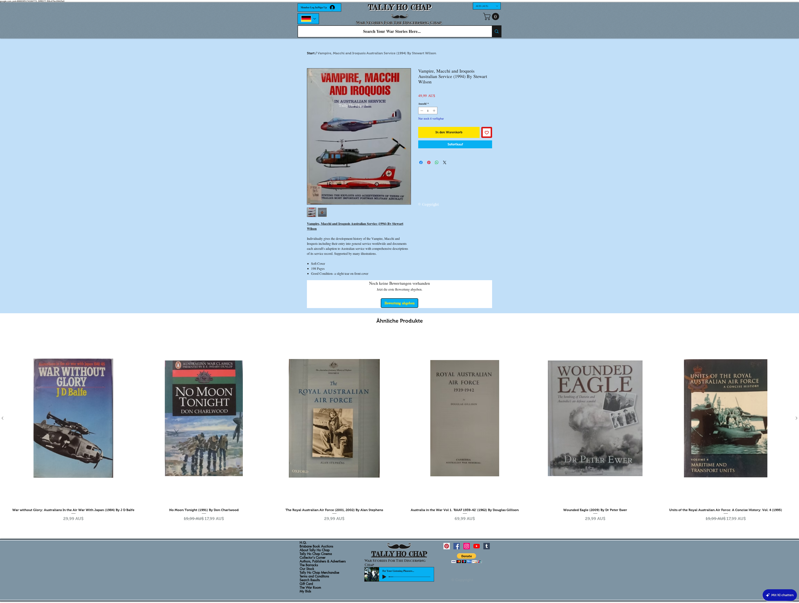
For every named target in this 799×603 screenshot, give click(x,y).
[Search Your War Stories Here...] (496, 31)
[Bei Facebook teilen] (420, 162)
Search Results (310, 580)
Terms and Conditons (314, 576)
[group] (399, 429)
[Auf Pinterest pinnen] (428, 162)
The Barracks (309, 565)
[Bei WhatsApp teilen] (436, 162)
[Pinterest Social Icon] (446, 546)
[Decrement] (421, 110)
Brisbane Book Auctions (316, 546)
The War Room (310, 587)
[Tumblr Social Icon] (486, 546)
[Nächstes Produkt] (796, 418)
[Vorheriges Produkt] (2, 418)
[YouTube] (476, 546)
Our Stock (307, 569)
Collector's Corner (312, 558)
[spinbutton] (428, 110)
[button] (487, 6)
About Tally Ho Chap (315, 550)
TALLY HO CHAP (399, 7)
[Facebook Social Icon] (456, 546)
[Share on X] (444, 162)
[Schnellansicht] (73, 418)
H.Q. (303, 543)
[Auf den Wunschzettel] (486, 132)
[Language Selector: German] (308, 18)
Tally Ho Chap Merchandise (319, 573)
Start (311, 53)
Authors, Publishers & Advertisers (323, 561)
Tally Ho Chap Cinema (316, 554)
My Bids (305, 591)
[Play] (384, 577)
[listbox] (487, 6)
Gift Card (306, 584)
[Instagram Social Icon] (466, 546)
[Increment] (434, 110)
